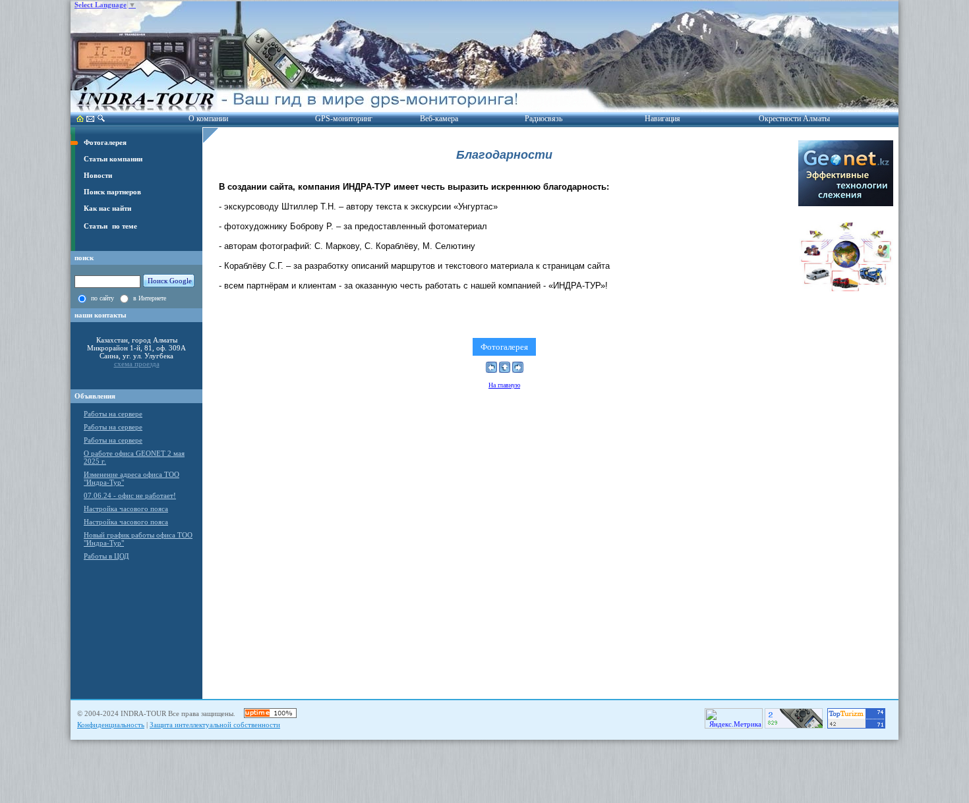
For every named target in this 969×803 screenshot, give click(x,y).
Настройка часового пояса (126, 508)
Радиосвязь (543, 118)
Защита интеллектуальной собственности (215, 725)
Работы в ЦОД (106, 556)
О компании (208, 118)
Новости (98, 175)
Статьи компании (113, 159)
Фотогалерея (504, 347)
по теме (124, 226)
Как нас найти (107, 208)
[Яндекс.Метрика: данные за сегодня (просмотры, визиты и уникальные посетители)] (734, 718)
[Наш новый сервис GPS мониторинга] (845, 204)
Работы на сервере (113, 414)
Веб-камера (439, 118)
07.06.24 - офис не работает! (130, 495)
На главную (504, 385)
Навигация (662, 118)
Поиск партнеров (112, 192)
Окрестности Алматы (794, 118)
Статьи (95, 226)
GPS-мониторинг (343, 118)
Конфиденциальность (110, 725)
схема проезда (137, 364)
